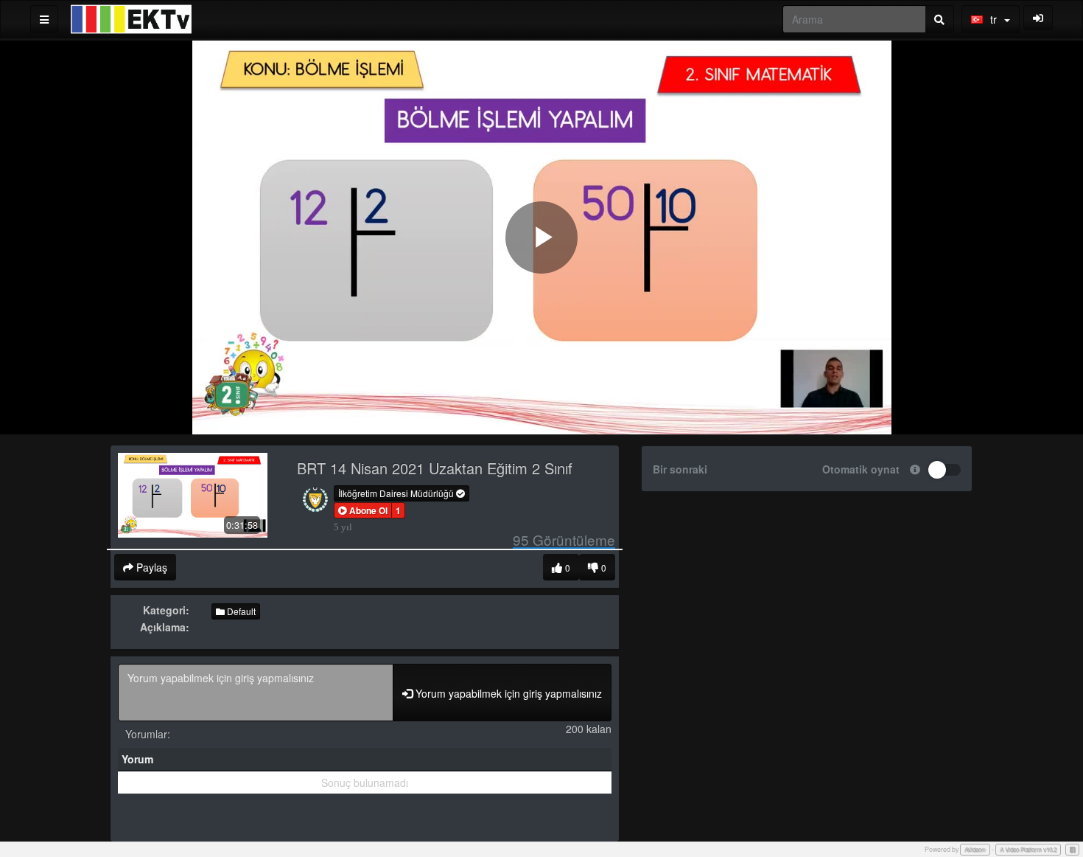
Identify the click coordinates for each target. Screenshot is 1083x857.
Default (240, 611)
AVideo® (975, 849)
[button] (363, 510)
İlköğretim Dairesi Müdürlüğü (397, 493)
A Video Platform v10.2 (1028, 849)
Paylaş (150, 567)
